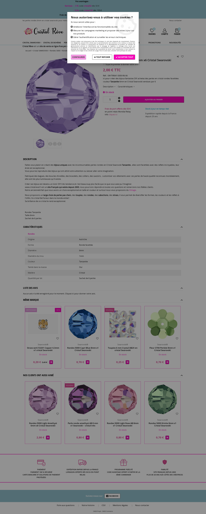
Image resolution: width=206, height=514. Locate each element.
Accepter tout (125, 57)
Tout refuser (103, 57)
